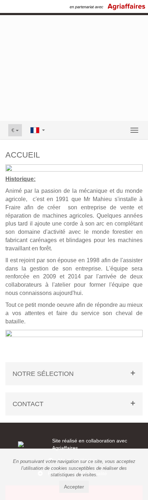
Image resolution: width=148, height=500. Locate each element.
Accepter (74, 487)
